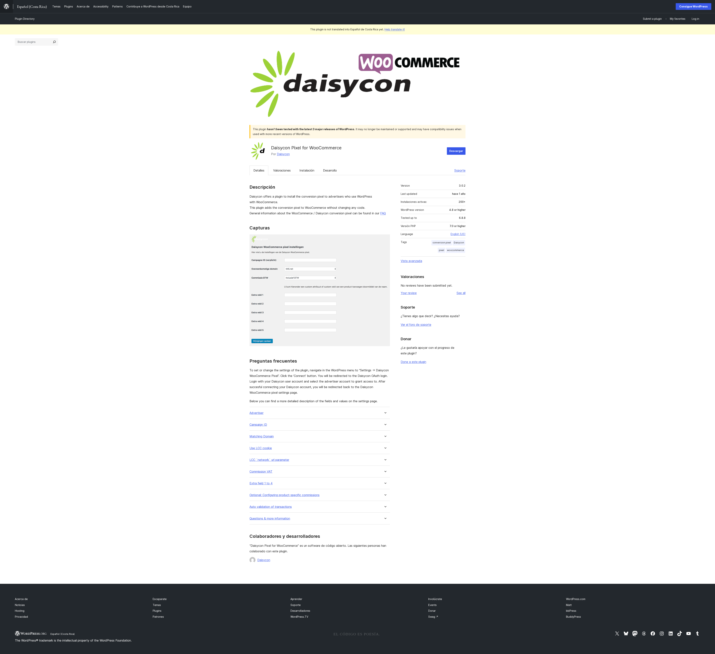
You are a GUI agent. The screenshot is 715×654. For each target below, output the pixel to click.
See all (461, 293)
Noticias (20, 605)
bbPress (571, 610)
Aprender (296, 599)
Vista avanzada (411, 261)
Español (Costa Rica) (62, 633)
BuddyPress (573, 616)
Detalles (258, 170)
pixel (441, 250)
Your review (409, 293)
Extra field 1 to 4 (261, 483)
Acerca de (21, 599)
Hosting (19, 610)
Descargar (456, 151)
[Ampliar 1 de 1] (385, 239)
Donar (432, 610)
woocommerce (455, 250)
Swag (433, 616)
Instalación (306, 170)
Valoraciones (282, 170)
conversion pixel (442, 242)
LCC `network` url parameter (269, 460)
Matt (569, 605)
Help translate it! (394, 29)
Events (432, 605)
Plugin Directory (25, 18)
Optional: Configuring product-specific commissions (285, 495)
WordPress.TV (299, 616)
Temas (157, 605)
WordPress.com (575, 599)
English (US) (458, 234)
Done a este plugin (413, 362)
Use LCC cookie (261, 448)
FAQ (383, 213)
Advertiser (256, 413)
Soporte (459, 170)
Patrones (158, 616)
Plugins (157, 610)
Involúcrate (435, 599)
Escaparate (160, 599)
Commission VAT (261, 471)
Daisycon (283, 154)
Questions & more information (270, 518)
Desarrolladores (300, 610)
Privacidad (21, 616)
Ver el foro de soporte (416, 324)
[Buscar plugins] (54, 42)
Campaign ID (258, 424)
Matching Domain (262, 436)
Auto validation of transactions (271, 507)
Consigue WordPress (693, 6)
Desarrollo (330, 170)
